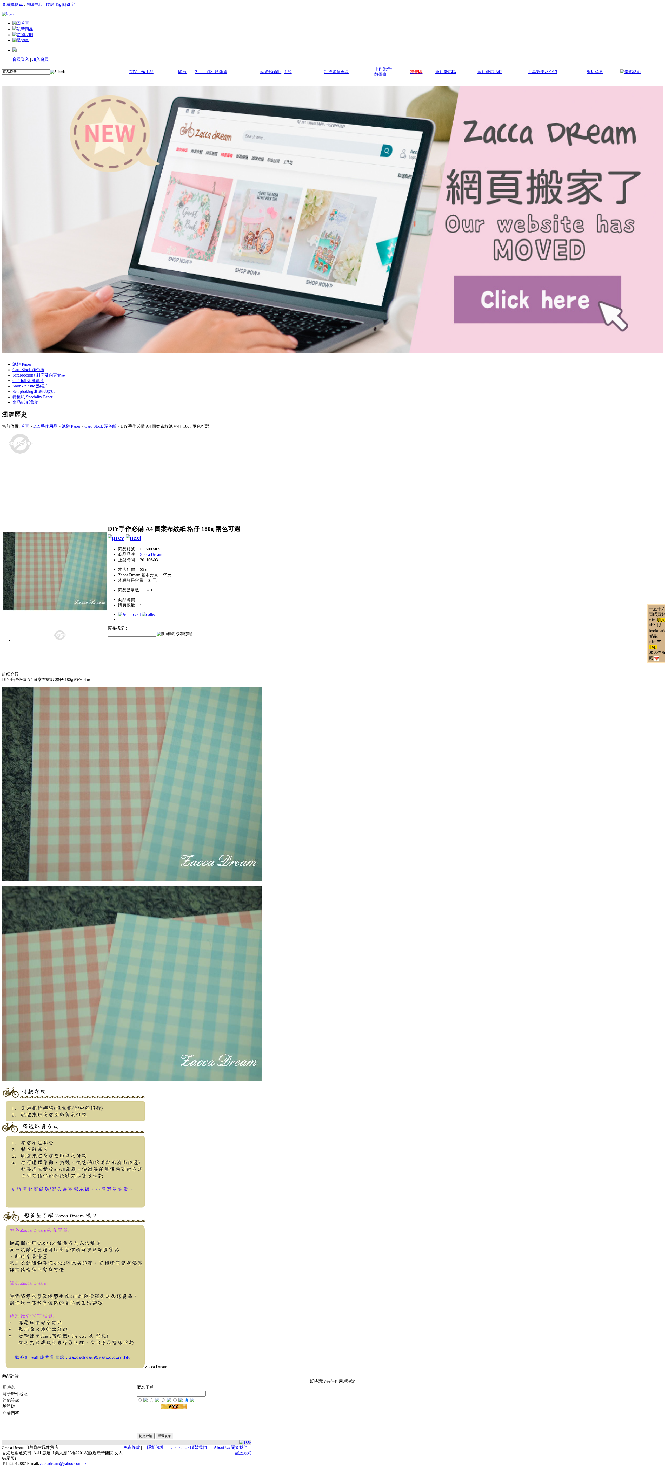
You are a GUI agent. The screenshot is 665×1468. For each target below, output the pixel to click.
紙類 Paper (21, 364)
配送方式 (243, 1453)
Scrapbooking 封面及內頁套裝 (38, 375)
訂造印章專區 (336, 72)
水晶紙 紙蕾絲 (25, 402)
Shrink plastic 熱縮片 (30, 386)
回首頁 (23, 23)
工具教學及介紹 (542, 72)
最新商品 (25, 29)
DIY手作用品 (141, 72)
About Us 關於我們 (231, 1447)
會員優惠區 (445, 72)
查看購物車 (12, 4)
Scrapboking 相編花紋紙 (33, 391)
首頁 (25, 426)
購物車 (23, 40)
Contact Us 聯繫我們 (189, 1447)
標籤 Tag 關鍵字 (60, 4)
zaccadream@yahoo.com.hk (63, 1463)
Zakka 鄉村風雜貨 (211, 72)
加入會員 (40, 59)
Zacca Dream (151, 554)
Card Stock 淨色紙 (28, 369)
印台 (182, 72)
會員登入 (20, 59)
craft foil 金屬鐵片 (28, 380)
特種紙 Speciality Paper (32, 397)
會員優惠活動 (489, 72)
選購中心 (34, 4)
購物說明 (25, 34)
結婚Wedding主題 (276, 72)
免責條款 (131, 1447)
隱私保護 (155, 1447)
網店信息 (595, 72)
